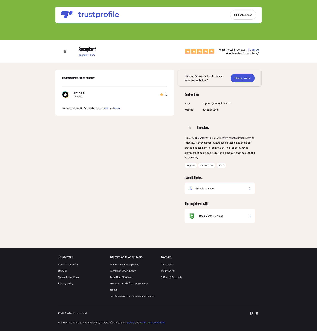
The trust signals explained (124, 264)
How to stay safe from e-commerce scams (129, 286)
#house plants (206, 165)
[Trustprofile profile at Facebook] (251, 312)
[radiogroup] (199, 51)
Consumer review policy (123, 270)
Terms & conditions (68, 277)
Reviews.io (78, 92)
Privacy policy (65, 283)
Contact (62, 270)
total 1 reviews (236, 49)
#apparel (191, 165)
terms (117, 108)
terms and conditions (152, 322)
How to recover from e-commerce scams (132, 296)
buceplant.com (87, 54)
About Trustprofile (68, 264)
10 (221, 50)
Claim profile (243, 78)
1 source (253, 49)
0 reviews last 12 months (240, 53)
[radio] (187, 51)
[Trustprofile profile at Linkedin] (257, 312)
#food (221, 165)
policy (107, 108)
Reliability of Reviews (121, 277)
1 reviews (78, 96)
